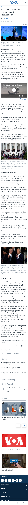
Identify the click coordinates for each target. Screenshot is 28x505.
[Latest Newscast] (4, 503)
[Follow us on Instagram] (13, 480)
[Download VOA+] (14, 461)
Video (4, 399)
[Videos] (10, 503)
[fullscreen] (25, 96)
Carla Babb (5, 18)
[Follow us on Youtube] (9, 480)
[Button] (25, 24)
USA (2, 7)
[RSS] (16, 480)
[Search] (23, 503)
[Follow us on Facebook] (2, 480)
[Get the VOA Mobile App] (14, 440)
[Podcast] (20, 480)
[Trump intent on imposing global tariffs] (14, 409)
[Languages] (17, 503)
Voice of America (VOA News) (12, 87)
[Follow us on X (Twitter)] (6, 480)
